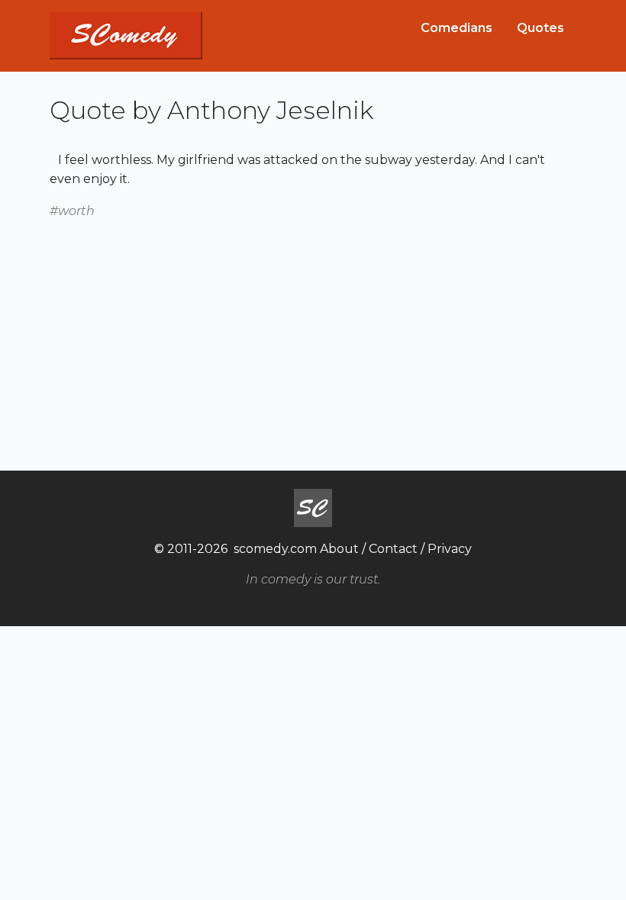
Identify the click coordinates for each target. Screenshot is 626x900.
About (339, 549)
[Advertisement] (313, 327)
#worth (72, 211)
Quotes (540, 28)
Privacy (450, 549)
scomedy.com (275, 549)
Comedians (456, 28)
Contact (393, 549)
